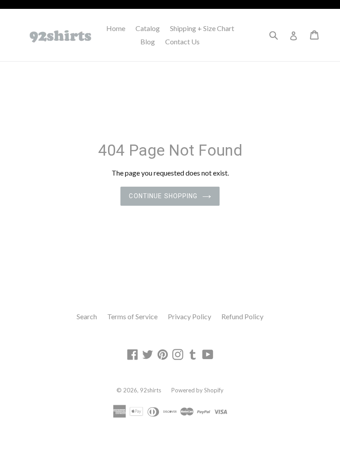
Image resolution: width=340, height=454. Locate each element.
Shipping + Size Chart (202, 28)
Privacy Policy (189, 316)
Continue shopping (163, 196)
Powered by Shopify (197, 390)
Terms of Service (132, 316)
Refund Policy (242, 316)
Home (115, 28)
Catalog (147, 28)
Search (87, 316)
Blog (147, 41)
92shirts (150, 390)
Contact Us (182, 41)
